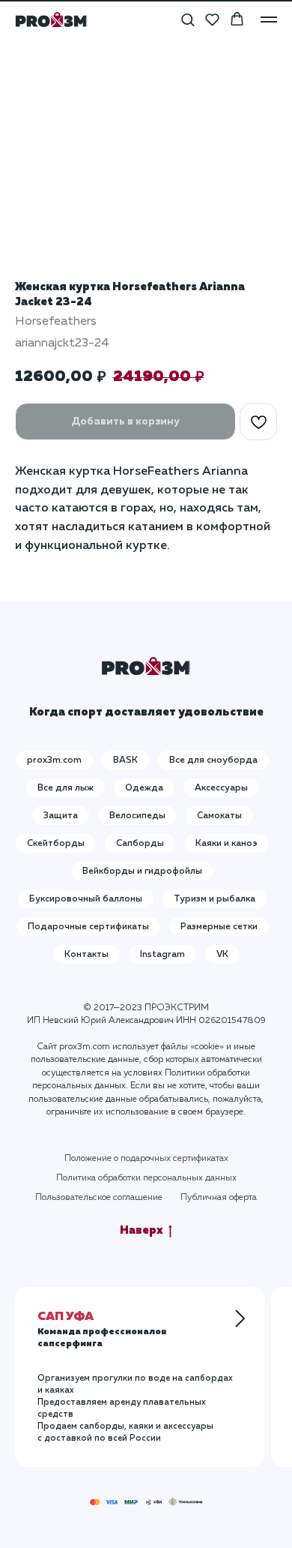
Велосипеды (137, 816)
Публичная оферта (218, 1197)
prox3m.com (54, 760)
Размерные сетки (219, 927)
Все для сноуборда (213, 760)
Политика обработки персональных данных (146, 1178)
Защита (60, 816)
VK (222, 954)
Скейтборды (56, 843)
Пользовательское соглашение (98, 1197)
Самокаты (219, 816)
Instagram (162, 954)
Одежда (144, 788)
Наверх (141, 1230)
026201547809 (232, 1020)
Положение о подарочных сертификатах (146, 1158)
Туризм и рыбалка (214, 899)
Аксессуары (221, 788)
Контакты (86, 954)
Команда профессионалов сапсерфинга (102, 1330)
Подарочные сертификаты (88, 927)
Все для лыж (65, 788)
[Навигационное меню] (269, 19)
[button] (187, 19)
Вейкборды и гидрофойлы (142, 871)
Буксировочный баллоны (85, 899)
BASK (125, 760)
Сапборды (140, 843)
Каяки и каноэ (226, 843)
